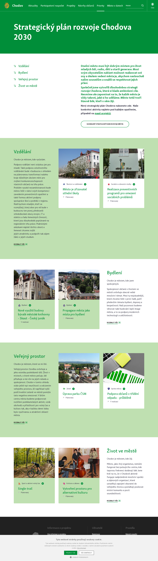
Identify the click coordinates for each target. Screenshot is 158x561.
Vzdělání (23, 66)
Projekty (71, 5)
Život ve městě (27, 86)
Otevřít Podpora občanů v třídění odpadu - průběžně (123, 381)
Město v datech (115, 5)
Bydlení (23, 73)
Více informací (81, 548)
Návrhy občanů (86, 5)
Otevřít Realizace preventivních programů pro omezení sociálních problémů (123, 178)
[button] (152, 5)
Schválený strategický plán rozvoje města (105, 124)
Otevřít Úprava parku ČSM (79, 381)
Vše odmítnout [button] (86, 553)
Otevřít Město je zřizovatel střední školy (79, 178)
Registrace (96, 534)
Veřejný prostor (28, 79)
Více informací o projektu (56, 534)
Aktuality (33, 5)
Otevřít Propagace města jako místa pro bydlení (79, 299)
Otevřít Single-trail (34, 475)
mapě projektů (103, 113)
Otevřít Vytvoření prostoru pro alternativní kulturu (79, 475)
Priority (100, 5)
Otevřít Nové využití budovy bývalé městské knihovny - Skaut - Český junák (34, 299)
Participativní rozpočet (52, 5)
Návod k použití (131, 534)
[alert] (79, 548)
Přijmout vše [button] (70, 553)
